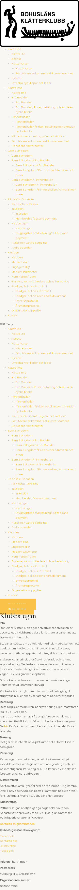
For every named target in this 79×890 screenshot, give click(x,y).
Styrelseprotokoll (27, 300)
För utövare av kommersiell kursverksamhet (44, 73)
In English (17, 208)
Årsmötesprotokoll (28, 305)
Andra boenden (22, 247)
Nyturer (16, 78)
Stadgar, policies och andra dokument (41, 296)
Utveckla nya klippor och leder (31, 83)
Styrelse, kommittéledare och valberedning (40, 281)
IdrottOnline (8, 845)
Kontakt (13, 315)
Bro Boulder (20, 97)
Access (16, 58)
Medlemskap (20, 262)
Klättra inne (15, 87)
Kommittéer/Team (24, 276)
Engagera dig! (21, 267)
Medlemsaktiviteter (24, 271)
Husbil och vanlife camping (29, 242)
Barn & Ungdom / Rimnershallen (32, 179)
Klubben (13, 252)
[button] (39, 324)
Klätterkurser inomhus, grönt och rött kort (39, 136)
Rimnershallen (21, 116)
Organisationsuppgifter (27, 310)
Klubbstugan (20, 223)
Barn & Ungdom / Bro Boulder (31, 160)
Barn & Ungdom (18, 150)
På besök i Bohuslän (21, 199)
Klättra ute (14, 49)
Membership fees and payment (36, 218)
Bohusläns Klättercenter (27, 145)
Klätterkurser (20, 63)
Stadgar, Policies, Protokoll (29, 286)
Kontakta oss (8, 840)
